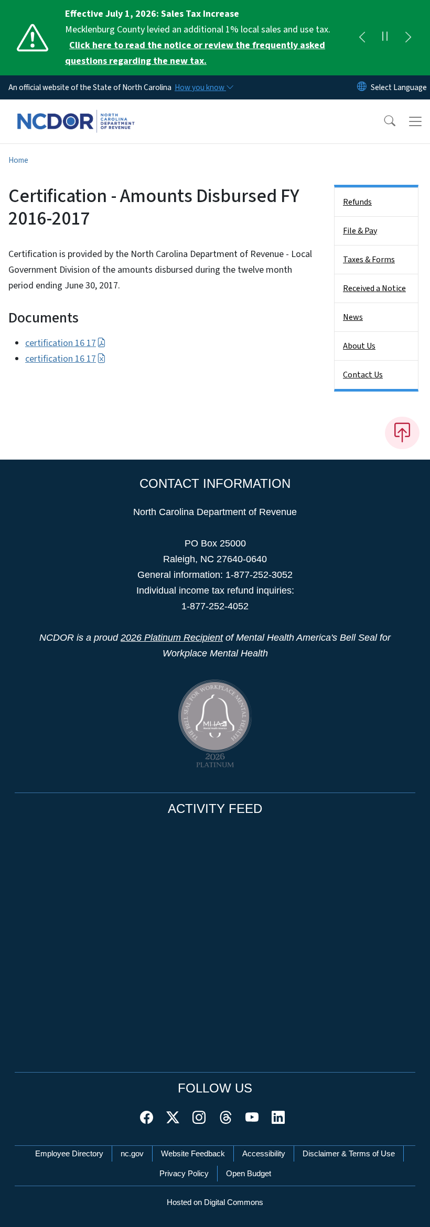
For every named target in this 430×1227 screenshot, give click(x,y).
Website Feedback (193, 1153)
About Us (359, 346)
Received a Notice (374, 288)
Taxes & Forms (369, 259)
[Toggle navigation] (415, 121)
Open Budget (248, 1173)
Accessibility (263, 1153)
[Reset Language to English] (362, 87)
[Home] (76, 111)
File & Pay (360, 231)
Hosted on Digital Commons (215, 1202)
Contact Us (363, 375)
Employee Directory (69, 1153)
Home (18, 160)
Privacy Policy (184, 1173)
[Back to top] (402, 433)
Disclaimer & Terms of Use (349, 1153)
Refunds (357, 202)
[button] (382, 121)
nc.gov (132, 1153)
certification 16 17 (60, 343)
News (353, 317)
